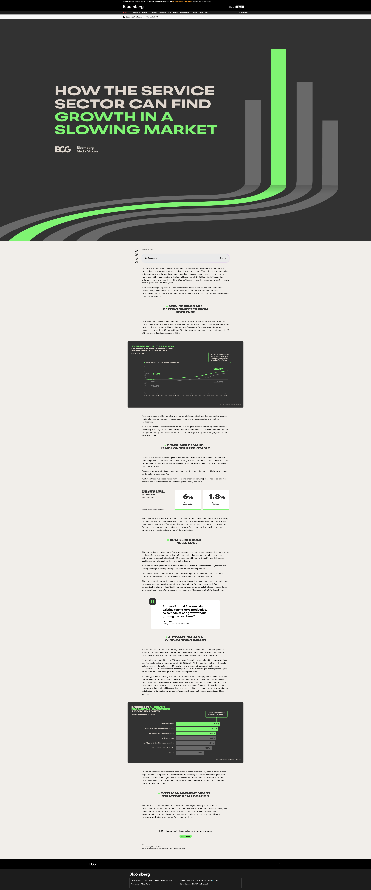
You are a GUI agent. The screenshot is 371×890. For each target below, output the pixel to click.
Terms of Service (136, 880)
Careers (182, 880)
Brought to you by (149, 17)
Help (216, 880)
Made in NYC (191, 880)
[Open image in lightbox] (185, 309)
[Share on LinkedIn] (136, 259)
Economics (153, 12)
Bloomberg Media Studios (152, 847)
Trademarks (135, 884)
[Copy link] (136, 262)
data (215, 590)
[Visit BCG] (92, 864)
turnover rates (178, 581)
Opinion (194, 12)
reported (192, 330)
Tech (169, 12)
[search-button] (246, 7)
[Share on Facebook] (136, 251)
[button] (135, 1)
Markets (135, 12)
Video (201, 12)
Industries (162, 12)
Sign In (231, 7)
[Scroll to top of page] (367, 886)
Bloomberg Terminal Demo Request (159, 1)
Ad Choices (208, 880)
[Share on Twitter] (136, 255)
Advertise (200, 880)
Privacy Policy (145, 884)
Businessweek (184, 12)
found (196, 280)
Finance (144, 12)
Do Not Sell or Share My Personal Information (158, 880)
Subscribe (240, 7)
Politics (175, 12)
